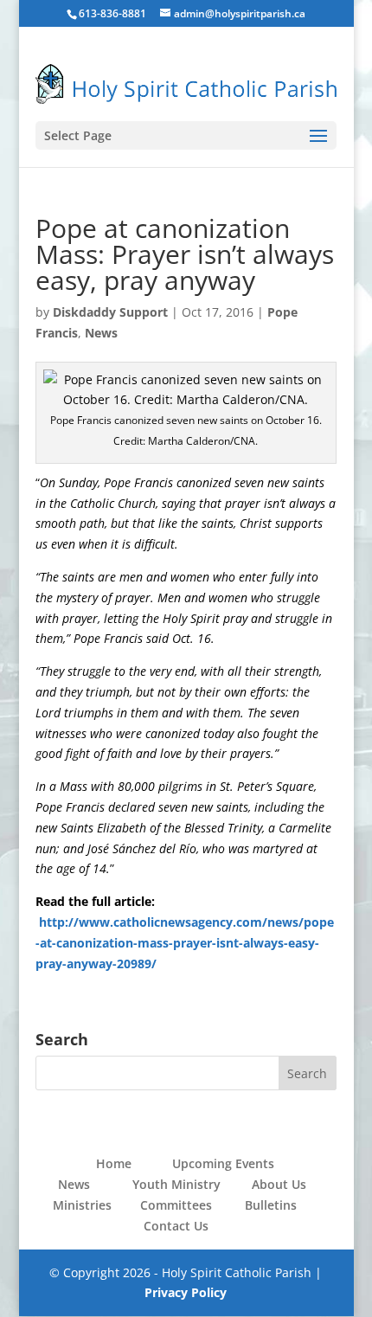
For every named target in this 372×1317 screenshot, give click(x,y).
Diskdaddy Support (110, 312)
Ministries (82, 1205)
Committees (176, 1205)
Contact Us (176, 1225)
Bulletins (271, 1205)
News (101, 332)
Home (113, 1163)
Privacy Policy (185, 1292)
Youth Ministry (176, 1184)
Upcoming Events (223, 1163)
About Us (279, 1184)
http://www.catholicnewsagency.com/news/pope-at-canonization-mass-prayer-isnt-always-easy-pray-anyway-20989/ (184, 943)
